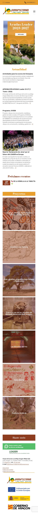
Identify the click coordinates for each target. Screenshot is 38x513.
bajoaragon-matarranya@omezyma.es (18, 464)
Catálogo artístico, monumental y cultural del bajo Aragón (19, 214)
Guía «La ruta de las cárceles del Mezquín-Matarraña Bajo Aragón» (19, 313)
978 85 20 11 (7, 462)
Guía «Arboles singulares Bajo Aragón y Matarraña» (19, 280)
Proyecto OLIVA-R (19, 413)
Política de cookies (8, 469)
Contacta (7, 2)
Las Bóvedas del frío (19, 347)
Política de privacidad (8, 471)
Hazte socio (19, 437)
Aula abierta (19, 380)
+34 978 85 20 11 (31, 2)
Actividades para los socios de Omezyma (18, 74)
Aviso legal (6, 468)
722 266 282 (16, 462)
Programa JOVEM (9, 111)
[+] (30, 103)
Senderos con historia (19, 247)
